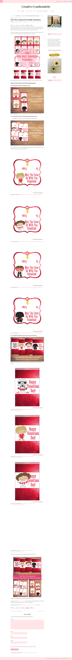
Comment (12, 619)
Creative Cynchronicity (36, 6)
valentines (19, 22)
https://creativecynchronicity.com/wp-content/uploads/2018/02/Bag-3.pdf (30, 287)
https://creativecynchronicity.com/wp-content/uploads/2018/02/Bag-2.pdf (31, 241)
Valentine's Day (20, 21)
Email (12, 636)
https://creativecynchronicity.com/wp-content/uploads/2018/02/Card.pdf (29, 113)
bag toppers (28, 21)
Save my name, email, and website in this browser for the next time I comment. (23, 646)
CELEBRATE (15, 21)
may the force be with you (35, 21)
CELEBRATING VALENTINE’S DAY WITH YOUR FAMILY (28, 604)
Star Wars (15, 22)
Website (12, 640)
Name (12, 631)
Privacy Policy (68, 658)
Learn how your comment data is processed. (30, 652)
